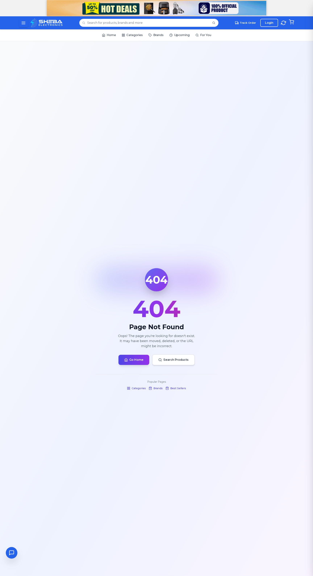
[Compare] (283, 22)
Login (269, 22)
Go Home (136, 359)
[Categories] (23, 23)
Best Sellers (178, 388)
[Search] (213, 22)
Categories (139, 388)
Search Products (176, 359)
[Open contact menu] (11, 553)
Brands (158, 388)
